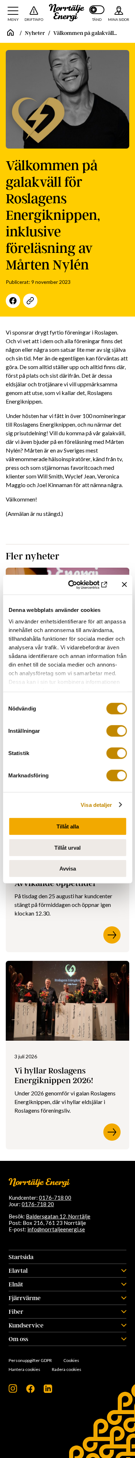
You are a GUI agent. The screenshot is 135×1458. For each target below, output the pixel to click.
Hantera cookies (24, 1369)
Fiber (16, 1311)
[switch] (116, 731)
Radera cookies (66, 1369)
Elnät (16, 1284)
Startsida (21, 1257)
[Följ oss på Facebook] (30, 1391)
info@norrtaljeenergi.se (56, 1229)
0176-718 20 (38, 1204)
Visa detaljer (96, 804)
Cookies (71, 1360)
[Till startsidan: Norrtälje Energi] (66, 12)
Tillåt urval (67, 847)
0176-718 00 (55, 1197)
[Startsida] (10, 33)
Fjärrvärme (25, 1298)
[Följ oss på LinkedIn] (48, 1391)
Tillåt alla (68, 826)
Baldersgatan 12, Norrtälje (58, 1216)
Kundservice (26, 1325)
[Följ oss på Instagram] (13, 1391)
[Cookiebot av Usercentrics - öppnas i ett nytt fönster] (80, 584)
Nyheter (35, 33)
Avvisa (67, 869)
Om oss (18, 1339)
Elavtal (18, 1270)
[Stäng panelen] (124, 584)
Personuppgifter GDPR (30, 1360)
